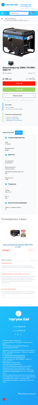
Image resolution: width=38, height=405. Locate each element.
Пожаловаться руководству (27, 393)
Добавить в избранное (11, 100)
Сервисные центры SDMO (12, 118)
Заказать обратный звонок (26, 8)
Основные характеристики (16, 137)
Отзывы (18, 132)
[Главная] (1, 19)
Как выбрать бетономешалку (8, 289)
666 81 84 (25, 4)
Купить (18, 83)
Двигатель (11, 154)
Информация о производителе (14, 120)
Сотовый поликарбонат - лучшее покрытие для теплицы (15, 273)
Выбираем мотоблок (6, 263)
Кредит (18, 89)
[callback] (4, 399)
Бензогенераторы (10, 19)
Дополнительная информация (17, 203)
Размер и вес (12, 184)
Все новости (33, 260)
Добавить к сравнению (27, 100)
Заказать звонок (17, 95)
